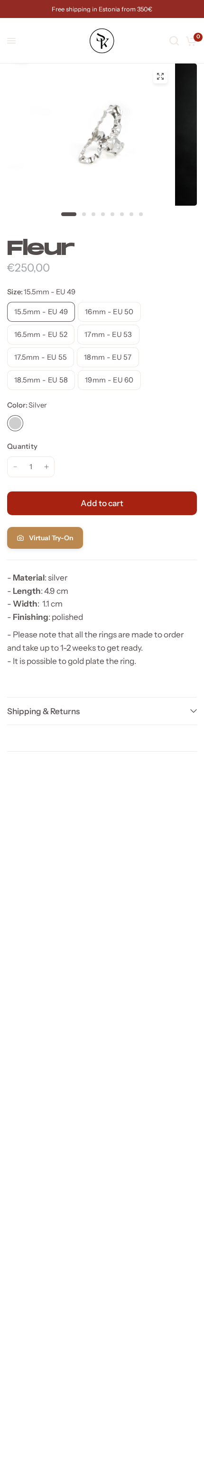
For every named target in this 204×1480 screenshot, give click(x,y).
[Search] (174, 41)
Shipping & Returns (43, 711)
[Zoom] (160, 76)
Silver (15, 423)
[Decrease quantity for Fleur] (15, 467)
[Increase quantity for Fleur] (46, 467)
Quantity (22, 446)
